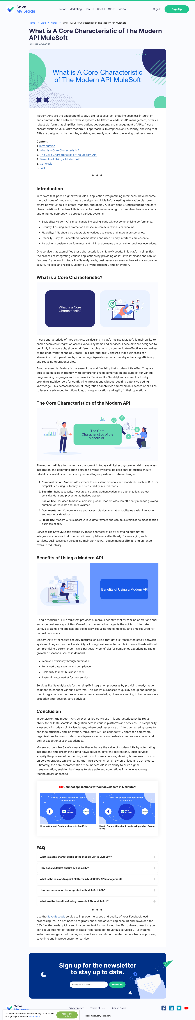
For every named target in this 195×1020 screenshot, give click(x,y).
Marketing (75, 9)
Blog (43, 22)
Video (122, 9)
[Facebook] (163, 1007)
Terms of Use (97, 1008)
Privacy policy (76, 1008)
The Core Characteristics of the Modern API (68, 154)
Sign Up (177, 9)
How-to (89, 9)
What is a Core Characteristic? (59, 150)
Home (32, 22)
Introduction (47, 146)
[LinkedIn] (171, 1007)
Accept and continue (67, 1015)
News (62, 9)
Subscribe (117, 984)
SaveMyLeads (56, 916)
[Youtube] (186, 1007)
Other (111, 9)
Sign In (157, 9)
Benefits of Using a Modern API (60, 159)
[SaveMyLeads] (23, 9)
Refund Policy (119, 1008)
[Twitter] (179, 1007)
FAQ (42, 168)
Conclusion (47, 163)
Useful (101, 9)
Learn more (34, 1016)
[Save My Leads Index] (20, 1008)
